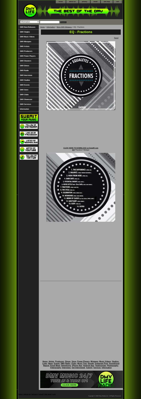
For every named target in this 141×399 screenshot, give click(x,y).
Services (97, 368)
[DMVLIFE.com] (52, 11)
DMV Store (24, 90)
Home (42, 27)
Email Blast (55, 366)
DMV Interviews (26, 75)
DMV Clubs (24, 95)
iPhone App (77, 366)
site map (107, 1)
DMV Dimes (24, 66)
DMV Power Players (28, 56)
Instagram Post (101, 364)
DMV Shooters (25, 61)
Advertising (66, 366)
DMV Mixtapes (25, 42)
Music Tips (82, 364)
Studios (115, 361)
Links (44, 364)
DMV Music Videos (27, 37)
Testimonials (100, 366)
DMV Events (25, 85)
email (95, 1)
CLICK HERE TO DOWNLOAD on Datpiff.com (80, 148)
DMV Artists (24, 46)
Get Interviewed (78, 368)
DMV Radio (24, 70)
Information (51, 27)
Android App (88, 366)
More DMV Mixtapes (64, 27)
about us (72, 1)
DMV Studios (25, 80)
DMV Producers (26, 51)
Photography (112, 366)
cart (117, 1)
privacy (84, 1)
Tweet (116, 38)
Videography (55, 368)
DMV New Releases (27, 27)
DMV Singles (25, 32)
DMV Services (25, 104)
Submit (89, 368)
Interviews (66, 368)
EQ (73, 150)
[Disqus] (80, 317)
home (61, 1)
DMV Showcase (26, 99)
